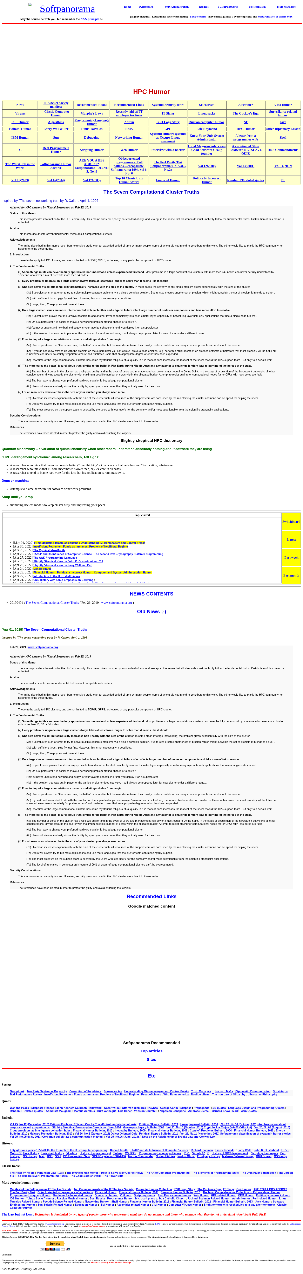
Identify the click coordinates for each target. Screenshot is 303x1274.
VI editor (71, 1153)
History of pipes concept (95, 1153)
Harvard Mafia (224, 1091)
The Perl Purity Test (22, 1192)
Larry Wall (244, 1150)
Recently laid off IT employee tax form (129, 113)
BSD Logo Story (168, 122)
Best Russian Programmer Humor (111, 1198)
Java (283, 122)
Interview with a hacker (168, 150)
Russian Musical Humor (72, 1198)
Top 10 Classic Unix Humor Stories (129, 180)
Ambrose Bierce (198, 1111)
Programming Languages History (160, 1153)
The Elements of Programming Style (215, 1172)
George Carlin (169, 1107)
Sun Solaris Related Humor (55, 1204)
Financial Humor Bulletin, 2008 (167, 1130)
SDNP (158, 1224)
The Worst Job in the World (20, 166)
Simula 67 (198, 1153)
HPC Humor (246, 129)
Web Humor (129, 150)
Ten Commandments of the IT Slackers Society (104, 1189)
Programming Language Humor (92, 122)
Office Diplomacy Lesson (283, 129)
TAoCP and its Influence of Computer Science (159, 1150)
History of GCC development (230, 1153)
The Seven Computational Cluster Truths (52, 602)
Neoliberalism (200, 1094)
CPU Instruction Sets (76, 1156)
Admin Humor (241, 1198)
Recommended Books (92, 104)
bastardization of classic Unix (275, 16)
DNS (50, 1156)
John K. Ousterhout (266, 1150)
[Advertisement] (151, 55)
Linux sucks (206, 113)
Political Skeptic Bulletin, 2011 (158, 1133)
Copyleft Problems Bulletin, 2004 (211, 1130)
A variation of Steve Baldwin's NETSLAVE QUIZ (245, 149)
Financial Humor (168, 180)
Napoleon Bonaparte (173, 1111)
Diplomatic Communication (252, 1091)
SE (246, 122)
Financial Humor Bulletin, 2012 (191, 1201)
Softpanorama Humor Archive (55, 166)
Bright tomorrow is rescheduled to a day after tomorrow (239, 1204)
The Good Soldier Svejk (85, 1175)
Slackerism (206, 104)
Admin (129, 122)
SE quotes (219, 1107)
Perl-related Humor (264, 1198)
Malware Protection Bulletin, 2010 (51, 1133)
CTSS (285, 1150)
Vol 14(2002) (283, 166)
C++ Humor (20, 122)
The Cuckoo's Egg (245, 113)
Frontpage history (208, 1156)
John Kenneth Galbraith (71, 1107)
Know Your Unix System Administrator (207, 137)
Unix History (31, 1153)
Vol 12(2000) (207, 166)
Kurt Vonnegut (106, 1111)
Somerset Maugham (59, 1111)
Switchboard (291, 521)
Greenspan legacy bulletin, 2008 (143, 1127)
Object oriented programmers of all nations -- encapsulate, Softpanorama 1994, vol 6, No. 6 (129, 166)
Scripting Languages (264, 1153)
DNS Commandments (283, 150)
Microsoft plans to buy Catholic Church (160, 1198)
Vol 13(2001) (245, 166)
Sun (56, 137)
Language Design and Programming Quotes (256, 1107)
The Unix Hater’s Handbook (258, 1172)
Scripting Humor (92, 150)
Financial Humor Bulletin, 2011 (253, 1130)
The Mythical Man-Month (82, 1172)
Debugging (91, 137)
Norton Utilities (165, 1156)
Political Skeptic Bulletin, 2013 (158, 1124)
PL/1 (187, 1153)
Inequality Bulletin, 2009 (130, 1130)
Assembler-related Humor (133, 1204)
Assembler (245, 104)
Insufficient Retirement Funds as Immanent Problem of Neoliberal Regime (91, 1094)
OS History (30, 1156)
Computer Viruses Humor (185, 1204)
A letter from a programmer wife (245, 137)
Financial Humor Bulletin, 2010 (92, 1130)
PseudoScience (151, 1094)
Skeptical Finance (42, 1107)
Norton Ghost (186, 1156)
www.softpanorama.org (116, 602)
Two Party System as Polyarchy (47, 1091)
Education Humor (86, 1204)
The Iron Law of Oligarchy (228, 1094)
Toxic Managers (201, 1091)
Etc (283, 180)
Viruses (20, 113)
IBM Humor (20, 137)
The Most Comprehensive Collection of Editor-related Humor (241, 1192)
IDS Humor (17, 1198)
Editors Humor (20, 129)
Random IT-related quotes (245, 180)
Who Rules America (176, 1094)
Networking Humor (129, 137)
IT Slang (168, 113)
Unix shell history (52, 1153)
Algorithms (56, 122)
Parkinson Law (46, 1172)
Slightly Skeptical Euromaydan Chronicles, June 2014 (86, 1127)
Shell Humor (119, 1201)
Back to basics (198, 16)
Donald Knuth (119, 1150)
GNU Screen (263, 1156)
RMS (129, 129)
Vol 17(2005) (92, 180)
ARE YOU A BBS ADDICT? (270, 1189)
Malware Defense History (238, 1156)
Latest (291, 539)
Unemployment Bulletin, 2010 (199, 1124)
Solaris (117, 1153)
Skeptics (185, 1107)
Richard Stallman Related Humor (209, 1198)
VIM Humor (283, 104)
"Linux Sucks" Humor (40, 1198)
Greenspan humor (106, 1195)
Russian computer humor (206, 122)
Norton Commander (140, 1156)
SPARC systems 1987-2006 (109, 1156)
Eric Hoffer (125, 1111)
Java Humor (262, 1201)
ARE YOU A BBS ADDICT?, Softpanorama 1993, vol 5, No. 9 (91, 166)
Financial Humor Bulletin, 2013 (233, 1201)
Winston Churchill (145, 1111)
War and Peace (19, 1107)
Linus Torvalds (91, 129)
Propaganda (201, 1107)
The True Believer (27, 1175)
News (20, 104)
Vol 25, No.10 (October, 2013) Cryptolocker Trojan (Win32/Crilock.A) (209, 1127)
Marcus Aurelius (84, 1111)
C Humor (126, 1195)
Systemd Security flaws (168, 104)
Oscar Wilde (112, 1107)
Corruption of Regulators (85, 1091)
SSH (58, 1156)
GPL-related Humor (223, 1195)
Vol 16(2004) (56, 180)
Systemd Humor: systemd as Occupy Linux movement (168, 137)
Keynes (153, 1107)
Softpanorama (67, 8)
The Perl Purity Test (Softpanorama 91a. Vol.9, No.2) (168, 165)
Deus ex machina (15, 480)
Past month (291, 575)
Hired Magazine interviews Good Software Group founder (206, 149)
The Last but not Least (18, 1214)
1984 (61, 1172)
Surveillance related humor (283, 113)
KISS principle (90, 19)
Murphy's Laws (92, 113)
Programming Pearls (54, 1175)
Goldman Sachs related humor (72, 1195)
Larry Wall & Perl (56, 129)
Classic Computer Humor (56, 113)
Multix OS (16, 1153)
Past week (291, 557)
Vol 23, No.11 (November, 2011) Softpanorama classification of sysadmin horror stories (235, 1133)
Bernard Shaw (221, 1111)
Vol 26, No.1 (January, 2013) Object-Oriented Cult (106, 1133)
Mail (42, 1156)
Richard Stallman (202, 1150)
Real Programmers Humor (56, 149)
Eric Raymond (206, 129)
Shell (283, 137)
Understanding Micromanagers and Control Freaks (156, 1091)
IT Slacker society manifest (55, 104)
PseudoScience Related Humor (62, 1201)
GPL (167, 129)
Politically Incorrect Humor (207, 180)
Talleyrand (95, 1107)
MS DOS (130, 1153)
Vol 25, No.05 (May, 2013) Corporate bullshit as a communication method (56, 1136)
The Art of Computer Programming (167, 1172)
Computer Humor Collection (154, 1189)
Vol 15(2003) (20, 180)
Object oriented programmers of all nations (65, 1192)
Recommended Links (129, 104)
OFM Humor (246, 1195)
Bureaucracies (113, 1091)
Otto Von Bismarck (134, 1107)
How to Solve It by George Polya (122, 1172)
